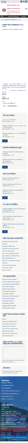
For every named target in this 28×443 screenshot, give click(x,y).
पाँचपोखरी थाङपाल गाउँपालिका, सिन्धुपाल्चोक (10, 296)
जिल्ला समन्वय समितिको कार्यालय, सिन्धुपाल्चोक (11, 281)
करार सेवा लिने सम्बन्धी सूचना (11, 16)
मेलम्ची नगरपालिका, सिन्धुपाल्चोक (8, 286)
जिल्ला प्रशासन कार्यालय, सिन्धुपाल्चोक (9, 279)
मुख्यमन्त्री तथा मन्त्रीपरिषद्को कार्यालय (9, 321)
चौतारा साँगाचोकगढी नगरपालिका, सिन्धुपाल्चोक (10, 284)
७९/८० (3, 101)
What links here (12, 106)
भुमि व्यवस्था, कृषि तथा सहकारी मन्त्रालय (9, 333)
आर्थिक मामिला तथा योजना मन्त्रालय (9, 326)
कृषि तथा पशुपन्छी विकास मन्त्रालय (8, 258)
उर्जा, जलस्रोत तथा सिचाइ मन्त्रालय (9, 265)
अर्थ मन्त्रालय (4, 244)
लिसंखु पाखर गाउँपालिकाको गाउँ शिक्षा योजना (11, 178)
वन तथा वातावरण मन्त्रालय (7, 267)
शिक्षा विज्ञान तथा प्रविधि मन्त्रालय (8, 246)
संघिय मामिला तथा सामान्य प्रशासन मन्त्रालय (10, 248)
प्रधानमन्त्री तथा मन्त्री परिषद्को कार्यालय (10, 241)
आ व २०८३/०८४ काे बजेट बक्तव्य (9, 119)
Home (2, 19)
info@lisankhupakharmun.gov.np (12, 390)
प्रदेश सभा (4, 319)
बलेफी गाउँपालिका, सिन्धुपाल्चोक (8, 303)
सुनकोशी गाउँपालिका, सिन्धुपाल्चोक (8, 298)
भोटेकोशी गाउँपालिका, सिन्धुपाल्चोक (8, 308)
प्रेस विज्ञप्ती (22, 16)
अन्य (5, 140)
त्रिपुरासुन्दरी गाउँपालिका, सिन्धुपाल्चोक (9, 305)
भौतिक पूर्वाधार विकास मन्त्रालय (8, 331)
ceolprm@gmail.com (7, 396)
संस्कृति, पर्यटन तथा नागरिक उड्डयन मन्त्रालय (11, 260)
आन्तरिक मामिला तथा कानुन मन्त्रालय (9, 324)
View (5, 106)
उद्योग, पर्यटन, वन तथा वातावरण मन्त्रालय (10, 328)
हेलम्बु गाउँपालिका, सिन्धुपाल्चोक (8, 301)
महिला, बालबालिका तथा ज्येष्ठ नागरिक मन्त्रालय (11, 255)
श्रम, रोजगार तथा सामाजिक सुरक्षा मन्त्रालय (10, 253)
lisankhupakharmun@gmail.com (10, 393)
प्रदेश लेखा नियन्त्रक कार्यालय (8, 335)
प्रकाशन (4, 97)
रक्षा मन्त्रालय (4, 263)
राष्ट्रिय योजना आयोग (6, 270)
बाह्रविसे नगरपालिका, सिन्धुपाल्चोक (8, 289)
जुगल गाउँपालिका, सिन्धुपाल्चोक (8, 293)
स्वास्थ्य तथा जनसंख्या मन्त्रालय (8, 251)
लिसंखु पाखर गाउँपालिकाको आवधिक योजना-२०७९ (12, 184)
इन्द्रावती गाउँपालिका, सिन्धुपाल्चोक (8, 291)
